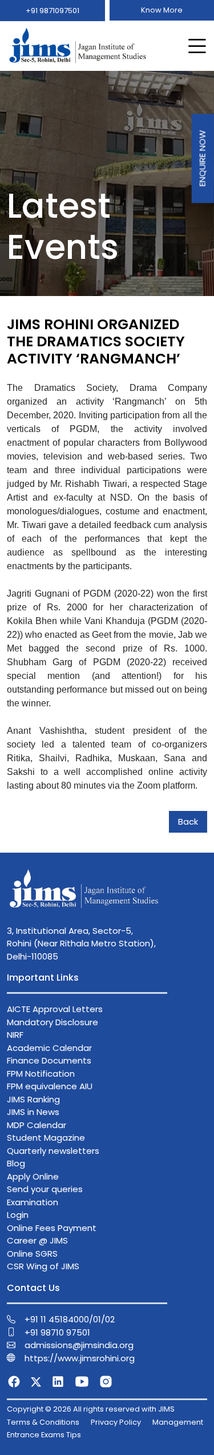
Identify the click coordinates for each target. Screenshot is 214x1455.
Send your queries (45, 1189)
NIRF (15, 1035)
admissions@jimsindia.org (79, 1345)
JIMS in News (33, 1112)
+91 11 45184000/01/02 (70, 1319)
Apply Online (33, 1176)
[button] (195, 46)
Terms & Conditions (43, 1422)
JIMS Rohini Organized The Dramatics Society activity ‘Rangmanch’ (96, 341)
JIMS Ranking (33, 1099)
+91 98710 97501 (57, 1332)
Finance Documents (49, 1060)
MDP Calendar (36, 1125)
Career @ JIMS (37, 1240)
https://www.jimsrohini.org (80, 1358)
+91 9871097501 (52, 10)
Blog (16, 1163)
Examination (32, 1202)
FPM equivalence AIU (49, 1086)
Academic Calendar (49, 1048)
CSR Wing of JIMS (43, 1266)
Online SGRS (32, 1254)
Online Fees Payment (51, 1228)
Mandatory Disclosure (52, 1022)
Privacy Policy (116, 1422)
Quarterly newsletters (53, 1151)
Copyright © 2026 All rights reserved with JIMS (91, 1409)
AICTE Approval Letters (55, 1009)
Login (18, 1215)
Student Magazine (46, 1138)
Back (188, 822)
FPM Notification (41, 1074)
